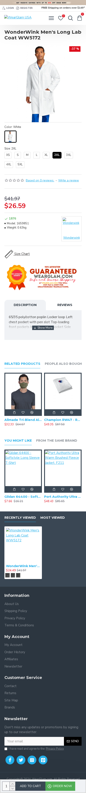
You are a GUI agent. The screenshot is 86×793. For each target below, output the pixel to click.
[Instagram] (32, 760)
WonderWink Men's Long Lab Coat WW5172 (23, 566)
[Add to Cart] (14, 412)
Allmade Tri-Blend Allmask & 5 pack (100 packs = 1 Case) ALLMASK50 (23, 420)
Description (25, 305)
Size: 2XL (10, 149)
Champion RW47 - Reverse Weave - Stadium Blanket (63, 420)
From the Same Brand (56, 441)
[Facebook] (10, 760)
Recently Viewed (20, 518)
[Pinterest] (43, 760)
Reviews (64, 305)
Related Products (22, 364)
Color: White (12, 127)
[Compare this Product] (32, 412)
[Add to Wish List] (23, 412)
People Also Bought (64, 364)
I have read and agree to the (36, 749)
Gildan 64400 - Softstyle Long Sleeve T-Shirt (23, 497)
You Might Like (18, 441)
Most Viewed (52, 518)
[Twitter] (21, 760)
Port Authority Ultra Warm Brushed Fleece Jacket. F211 (63, 497)
